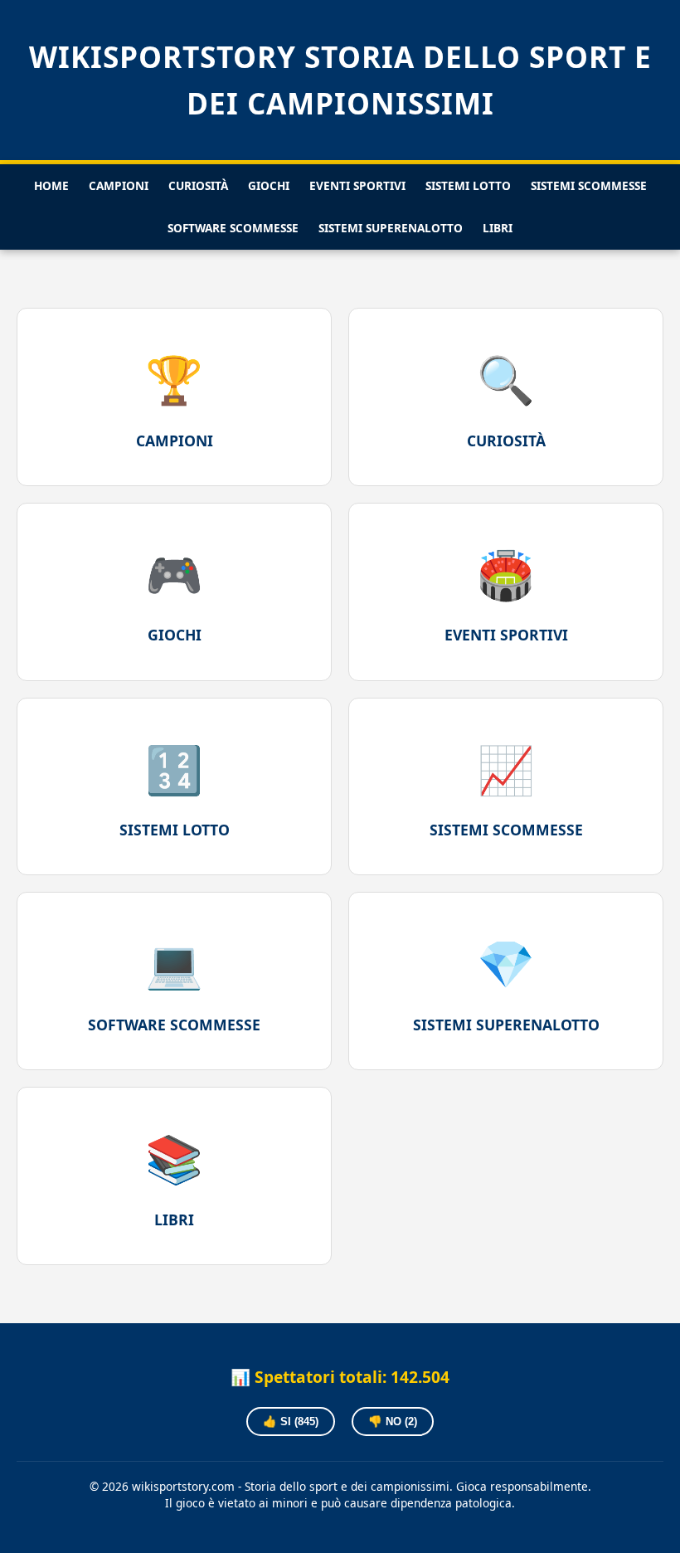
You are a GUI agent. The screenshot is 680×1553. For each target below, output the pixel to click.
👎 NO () (392, 1421)
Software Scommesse (233, 228)
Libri (497, 228)
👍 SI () (290, 1421)
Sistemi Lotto (468, 185)
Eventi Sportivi (357, 185)
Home (51, 185)
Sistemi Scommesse (589, 185)
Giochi (268, 185)
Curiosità (198, 185)
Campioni (118, 185)
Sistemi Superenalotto (390, 228)
